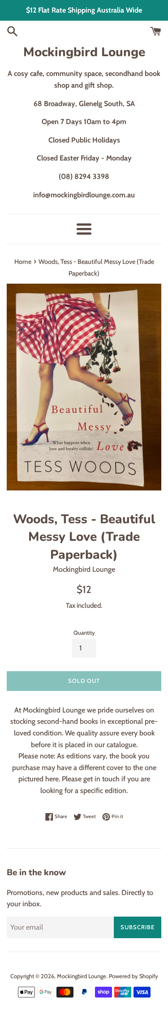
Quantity (84, 632)
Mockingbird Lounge (84, 52)
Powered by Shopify (133, 976)
